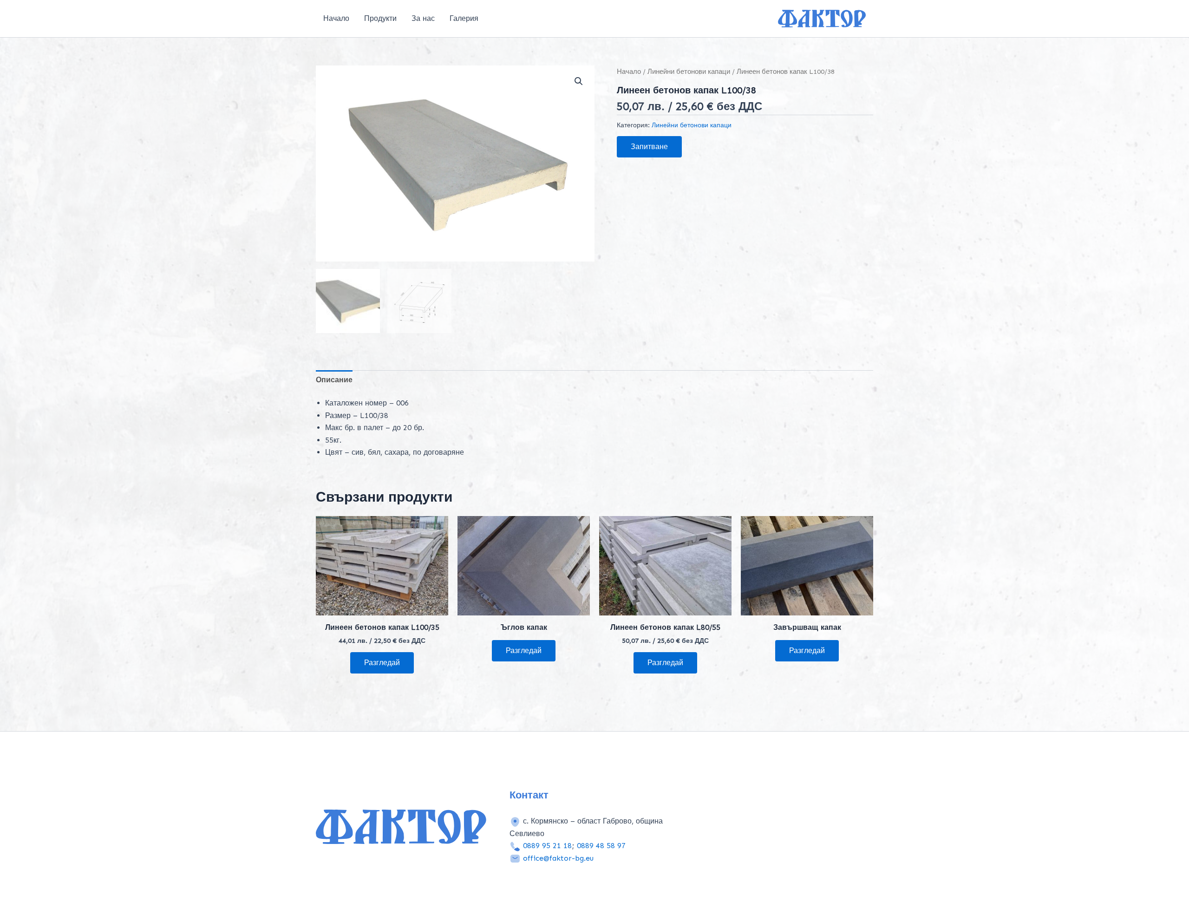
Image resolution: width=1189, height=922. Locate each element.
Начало (336, 18)
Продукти (380, 18)
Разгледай (382, 662)
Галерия (464, 18)
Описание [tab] (334, 379)
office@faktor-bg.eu (558, 858)
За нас (423, 18)
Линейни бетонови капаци (688, 71)
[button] (578, 81)
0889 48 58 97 (601, 845)
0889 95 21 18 (547, 845)
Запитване (649, 146)
